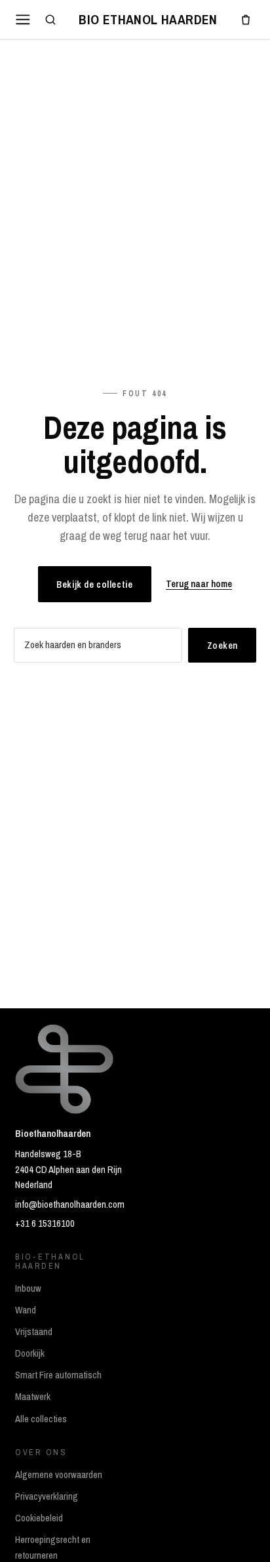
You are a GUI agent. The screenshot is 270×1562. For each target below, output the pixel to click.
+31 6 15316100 (45, 1223)
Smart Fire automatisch (58, 1375)
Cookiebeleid (39, 1518)
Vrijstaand (33, 1331)
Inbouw (28, 1288)
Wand (25, 1310)
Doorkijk (30, 1353)
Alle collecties (41, 1419)
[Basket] (245, 19)
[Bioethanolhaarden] (148, 19)
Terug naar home (199, 583)
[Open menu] (23, 19)
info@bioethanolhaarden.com (70, 1204)
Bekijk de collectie (94, 584)
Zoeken (222, 645)
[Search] (50, 19)
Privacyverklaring (46, 1496)
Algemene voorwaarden (58, 1474)
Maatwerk (32, 1396)
